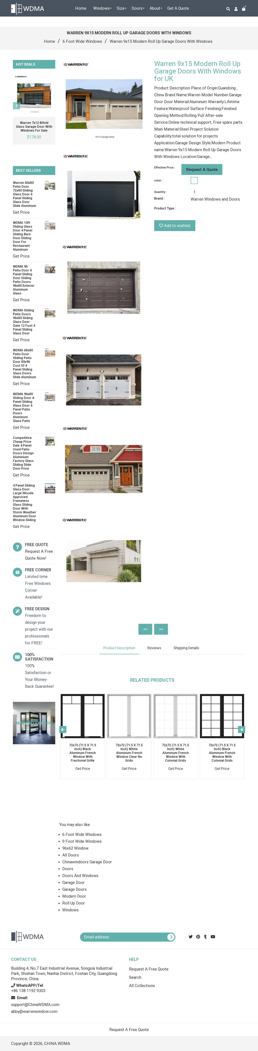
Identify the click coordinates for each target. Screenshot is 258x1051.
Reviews (154, 648)
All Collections (142, 985)
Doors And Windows (80, 875)
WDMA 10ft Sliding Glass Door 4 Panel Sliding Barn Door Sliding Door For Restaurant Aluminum (22, 236)
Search (135, 977)
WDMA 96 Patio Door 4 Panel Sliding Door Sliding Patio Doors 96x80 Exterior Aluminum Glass (23, 280)
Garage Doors (74, 889)
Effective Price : (164, 167)
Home (49, 41)
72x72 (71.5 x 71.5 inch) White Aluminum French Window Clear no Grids (129, 752)
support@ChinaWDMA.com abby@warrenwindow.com (35, 1004)
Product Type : (165, 208)
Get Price (21, 212)
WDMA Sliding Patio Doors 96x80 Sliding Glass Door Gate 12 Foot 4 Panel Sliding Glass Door (24, 321)
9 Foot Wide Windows (82, 841)
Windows (70, 910)
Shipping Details (186, 648)
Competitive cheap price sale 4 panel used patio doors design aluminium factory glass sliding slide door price (23, 453)
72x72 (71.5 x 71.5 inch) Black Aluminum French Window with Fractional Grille (82, 752)
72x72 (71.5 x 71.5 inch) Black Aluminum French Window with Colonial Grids (222, 752)
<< (145, 629)
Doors (67, 868)
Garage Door (73, 882)
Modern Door (74, 896)
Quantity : (160, 192)
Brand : (159, 198)
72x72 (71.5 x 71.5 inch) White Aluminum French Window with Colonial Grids (175, 752)
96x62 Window (75, 848)
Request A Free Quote (149, 969)
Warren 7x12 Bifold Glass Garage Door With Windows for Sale (34, 126)
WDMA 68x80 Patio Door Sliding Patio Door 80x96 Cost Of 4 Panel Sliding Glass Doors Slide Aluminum (24, 363)
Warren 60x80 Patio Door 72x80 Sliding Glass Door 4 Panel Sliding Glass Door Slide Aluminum (24, 194)
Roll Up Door (73, 903)
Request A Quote (201, 169)
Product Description (119, 648)
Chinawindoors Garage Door (87, 861)
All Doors (70, 855)
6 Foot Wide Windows (82, 41)
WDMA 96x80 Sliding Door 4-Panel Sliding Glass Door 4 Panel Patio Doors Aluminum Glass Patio (24, 407)
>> (161, 629)
